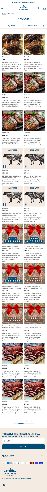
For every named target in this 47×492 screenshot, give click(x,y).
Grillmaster (5, 95)
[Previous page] (8, 421)
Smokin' (4, 366)
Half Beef (5, 170)
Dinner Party (6, 57)
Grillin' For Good (12, 478)
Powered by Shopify (24, 478)
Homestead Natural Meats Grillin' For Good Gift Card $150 (33, 287)
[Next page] (38, 421)
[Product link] (12, 52)
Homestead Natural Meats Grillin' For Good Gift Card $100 (11, 247)
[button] (2, 8)
